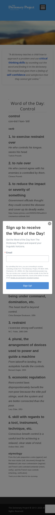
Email (9, 252)
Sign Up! (27, 285)
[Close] (49, 223)
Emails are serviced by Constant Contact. (25, 278)
